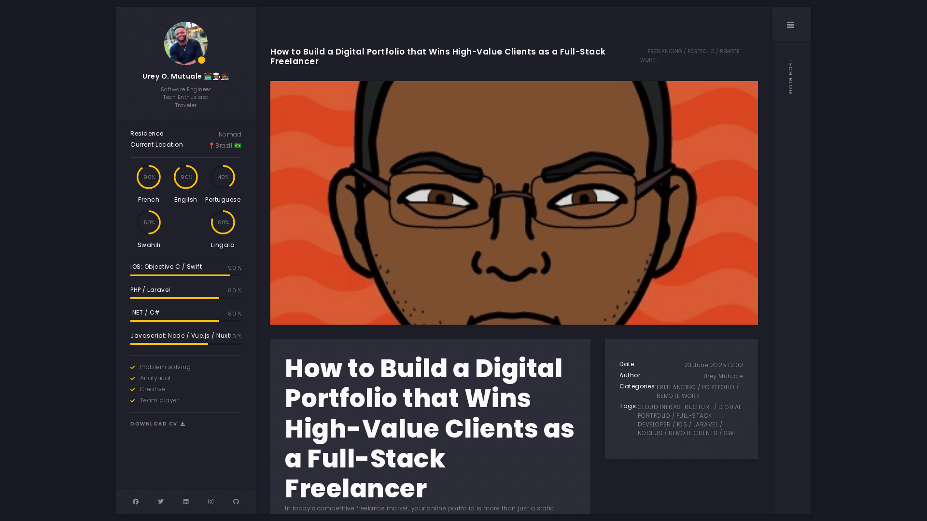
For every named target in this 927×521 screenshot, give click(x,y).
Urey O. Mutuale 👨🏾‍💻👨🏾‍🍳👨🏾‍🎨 (185, 76)
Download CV (154, 423)
